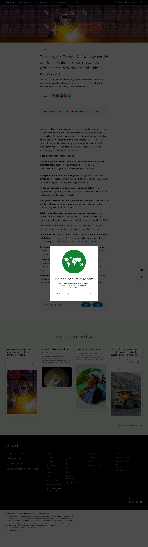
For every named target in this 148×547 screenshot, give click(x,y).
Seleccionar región (64, 294)
